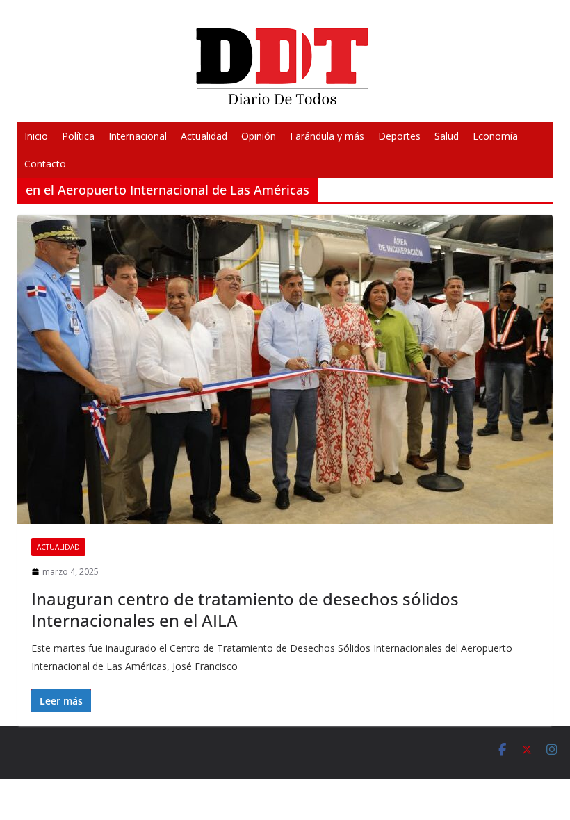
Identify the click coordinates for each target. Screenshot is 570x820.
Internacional (137, 135)
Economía (495, 135)
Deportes (399, 135)
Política (78, 135)
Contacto (45, 163)
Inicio (36, 135)
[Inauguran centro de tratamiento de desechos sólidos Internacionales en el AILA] (285, 369)
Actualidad (204, 135)
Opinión (258, 135)
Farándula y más (327, 135)
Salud (446, 135)
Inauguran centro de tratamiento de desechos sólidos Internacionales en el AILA (245, 609)
